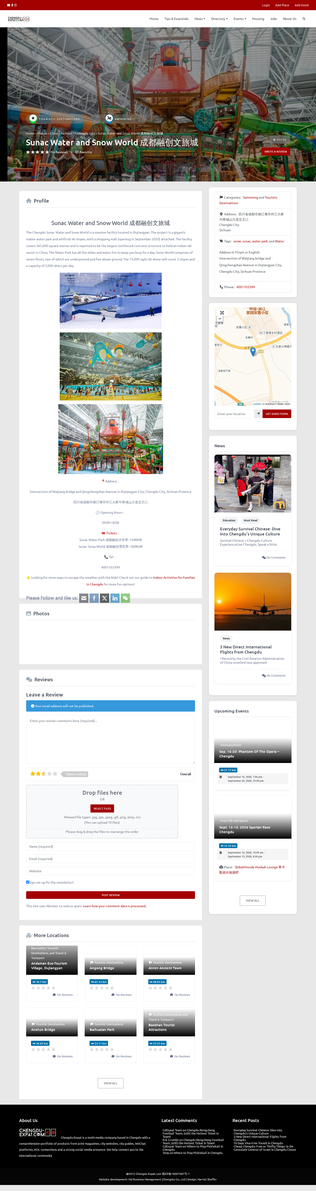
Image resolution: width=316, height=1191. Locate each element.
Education (229, 520)
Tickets (111, 533)
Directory (218, 18)
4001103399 (245, 287)
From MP (226, 820)
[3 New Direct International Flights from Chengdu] (252, 601)
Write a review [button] (276, 151)
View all (111, 1083)
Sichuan (66, 133)
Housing (258, 18)
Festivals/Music (230, 745)
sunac (246, 241)
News (199, 18)
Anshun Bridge (43, 1029)
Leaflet (257, 404)
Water (279, 241)
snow (237, 241)
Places (42, 133)
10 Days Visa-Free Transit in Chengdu (258, 1143)
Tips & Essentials (176, 18)
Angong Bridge (102, 968)
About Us (289, 18)
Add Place (282, 5)
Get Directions (277, 414)
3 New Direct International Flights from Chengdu (246, 649)
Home (154, 18)
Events (239, 18)
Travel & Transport (161, 1019)
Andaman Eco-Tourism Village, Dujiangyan (49, 965)
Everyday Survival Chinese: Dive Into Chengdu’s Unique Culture (250, 531)
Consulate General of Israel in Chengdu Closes (265, 1149)
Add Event (302, 5)
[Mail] (9, 5)
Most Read (250, 520)
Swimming (123, 119)
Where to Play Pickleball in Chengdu (193, 1147)
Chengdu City (85, 133)
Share (281, 139)
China (54, 133)
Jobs (273, 18)
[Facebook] (12, 5)
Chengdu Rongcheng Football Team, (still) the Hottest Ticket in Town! (191, 1133)
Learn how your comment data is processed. (114, 906)
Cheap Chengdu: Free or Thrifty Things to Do (263, 1146)
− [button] (220, 318)
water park (260, 241)
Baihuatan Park (102, 1029)
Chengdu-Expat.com (148, 1173)
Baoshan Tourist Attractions (162, 1027)
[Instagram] (15, 5)
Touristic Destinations (59, 119)
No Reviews (59, 152)
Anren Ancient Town (165, 968)
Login (266, 5)
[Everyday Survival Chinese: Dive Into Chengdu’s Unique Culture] (252, 483)
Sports (243, 820)
